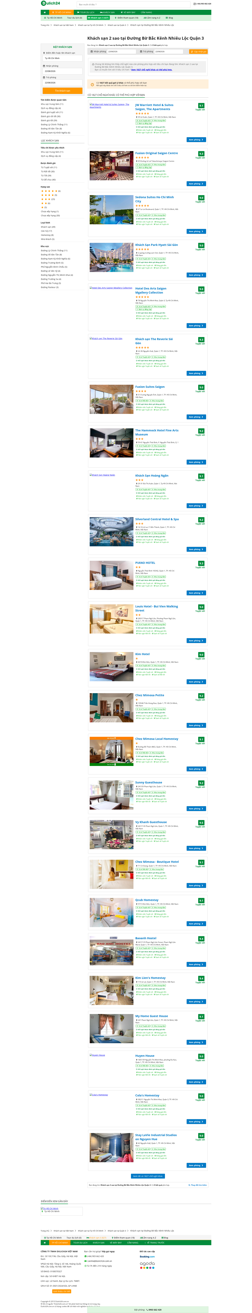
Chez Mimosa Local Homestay (156, 739)
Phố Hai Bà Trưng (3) (51, 283)
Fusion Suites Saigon (150, 387)
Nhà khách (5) (47, 239)
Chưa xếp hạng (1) (50, 211)
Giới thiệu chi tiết (61, 1291)
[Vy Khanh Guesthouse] (111, 834)
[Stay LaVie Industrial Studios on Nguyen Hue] (111, 1147)
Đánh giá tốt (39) (49, 120)
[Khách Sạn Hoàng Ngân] (111, 475)
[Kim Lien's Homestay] (111, 990)
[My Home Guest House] (111, 1028)
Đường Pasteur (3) (49, 287)
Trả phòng (51, 77)
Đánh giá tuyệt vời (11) (52, 112)
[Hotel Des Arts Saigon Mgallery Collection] (111, 287)
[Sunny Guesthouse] (111, 795)
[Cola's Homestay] (111, 1094)
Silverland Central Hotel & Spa (157, 519)
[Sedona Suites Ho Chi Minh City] (111, 209)
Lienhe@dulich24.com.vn (99, 1261)
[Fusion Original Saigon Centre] (111, 165)
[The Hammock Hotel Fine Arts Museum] (111, 443)
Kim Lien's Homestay (150, 978)
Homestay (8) (47, 235)
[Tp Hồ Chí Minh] (49, 1208)
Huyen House (144, 1056)
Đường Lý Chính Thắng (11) (54, 124)
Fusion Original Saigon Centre (156, 153)
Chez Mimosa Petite (149, 695)
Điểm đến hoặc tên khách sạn (60, 52)
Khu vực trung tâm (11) (52, 104)
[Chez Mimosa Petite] (111, 707)
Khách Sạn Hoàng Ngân (151, 475)
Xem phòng (195, 139)
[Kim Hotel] (111, 666)
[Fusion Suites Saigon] (111, 399)
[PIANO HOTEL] (111, 575)
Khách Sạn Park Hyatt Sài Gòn (156, 245)
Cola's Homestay (147, 1095)
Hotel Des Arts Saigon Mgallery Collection (150, 290)
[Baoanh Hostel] (111, 950)
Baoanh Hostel (145, 938)
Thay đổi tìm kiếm (199, 1185)
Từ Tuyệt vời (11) (49, 167)
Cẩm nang (146, 12)
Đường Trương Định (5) (52, 262)
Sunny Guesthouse (148, 782)
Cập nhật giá (199, 51)
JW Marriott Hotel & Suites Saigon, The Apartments (154, 107)
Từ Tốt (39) (46, 175)
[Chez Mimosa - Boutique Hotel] (111, 874)
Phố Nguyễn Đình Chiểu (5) (54, 266)
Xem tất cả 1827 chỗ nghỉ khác (148, 1176)
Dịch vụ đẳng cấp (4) (51, 108)
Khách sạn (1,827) (99, 17)
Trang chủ (45, 25)
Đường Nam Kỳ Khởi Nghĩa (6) (55, 132)
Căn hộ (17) (46, 231)
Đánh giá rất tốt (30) (50, 116)
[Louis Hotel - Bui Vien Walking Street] (111, 619)
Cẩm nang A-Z (153, 17)
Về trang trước (155, 1242)
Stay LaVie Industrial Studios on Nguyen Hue (156, 1137)
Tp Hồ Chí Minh (63, 12)
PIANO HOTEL (145, 563)
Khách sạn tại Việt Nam (64, 25)
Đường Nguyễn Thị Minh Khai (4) (57, 275)
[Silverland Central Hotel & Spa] (111, 531)
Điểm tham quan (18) (128, 17)
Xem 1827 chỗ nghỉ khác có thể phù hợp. (151, 69)
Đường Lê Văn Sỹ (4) (50, 271)
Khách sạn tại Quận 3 (117, 25)
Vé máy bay (129, 12)
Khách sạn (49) (48, 226)
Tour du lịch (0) (75, 17)
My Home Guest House (151, 1016)
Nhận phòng (52, 65)
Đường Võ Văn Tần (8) (51, 128)
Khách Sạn (109, 12)
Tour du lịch (87, 12)
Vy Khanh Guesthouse (151, 822)
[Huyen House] (111, 1055)
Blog (170, 17)
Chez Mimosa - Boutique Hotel (157, 862)
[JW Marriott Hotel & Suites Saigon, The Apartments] (111, 106)
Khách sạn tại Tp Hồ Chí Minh (90, 25)
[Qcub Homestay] (111, 912)
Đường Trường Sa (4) (51, 279)
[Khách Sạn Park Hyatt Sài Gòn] (111, 257)
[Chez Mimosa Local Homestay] (111, 751)
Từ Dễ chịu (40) (48, 179)
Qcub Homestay (146, 900)
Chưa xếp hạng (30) (50, 215)
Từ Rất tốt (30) (48, 171)
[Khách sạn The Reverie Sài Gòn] (111, 338)
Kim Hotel (142, 654)
